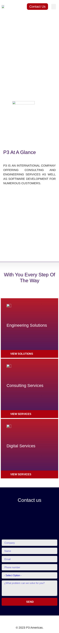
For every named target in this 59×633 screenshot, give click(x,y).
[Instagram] (40, 620)
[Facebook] (19, 620)
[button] (53, 6)
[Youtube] (33, 620)
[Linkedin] (26, 620)
